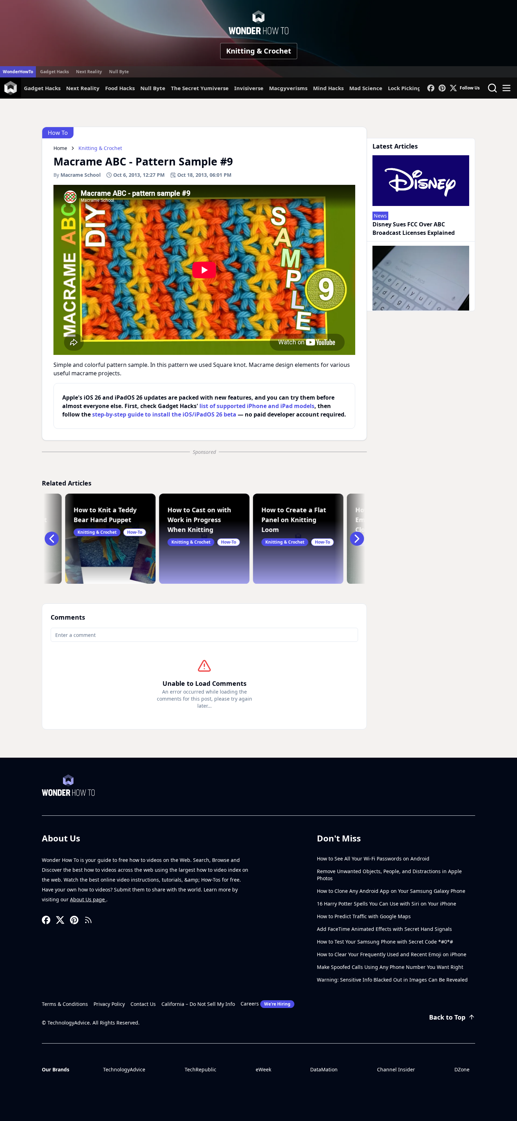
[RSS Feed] (88, 920)
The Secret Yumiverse (200, 88)
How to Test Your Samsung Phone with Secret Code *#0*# (385, 941)
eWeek (263, 1069)
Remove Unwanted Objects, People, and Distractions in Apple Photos (389, 875)
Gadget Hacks (54, 72)
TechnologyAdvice (124, 1069)
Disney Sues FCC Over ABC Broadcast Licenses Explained (413, 228)
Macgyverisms (288, 88)
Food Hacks (120, 88)
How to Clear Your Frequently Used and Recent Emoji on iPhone (391, 954)
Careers (266, 1003)
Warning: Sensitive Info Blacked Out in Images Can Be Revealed (392, 979)
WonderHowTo (18, 72)
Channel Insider (396, 1069)
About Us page (88, 899)
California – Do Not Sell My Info (198, 1004)
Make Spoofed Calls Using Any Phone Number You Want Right (390, 967)
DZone (462, 1069)
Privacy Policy (109, 1004)
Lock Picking (404, 88)
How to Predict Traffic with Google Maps (364, 916)
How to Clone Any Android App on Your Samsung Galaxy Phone (391, 891)
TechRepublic (200, 1069)
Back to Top (447, 1017)
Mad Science (365, 88)
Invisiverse (248, 88)
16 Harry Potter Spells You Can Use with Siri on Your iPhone (386, 903)
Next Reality (89, 72)
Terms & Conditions (65, 1004)
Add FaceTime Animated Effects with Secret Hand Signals (384, 929)
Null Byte (119, 72)
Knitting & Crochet (258, 51)
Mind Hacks (328, 88)
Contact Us (143, 1004)
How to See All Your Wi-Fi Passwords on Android (373, 858)
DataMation (324, 1069)
